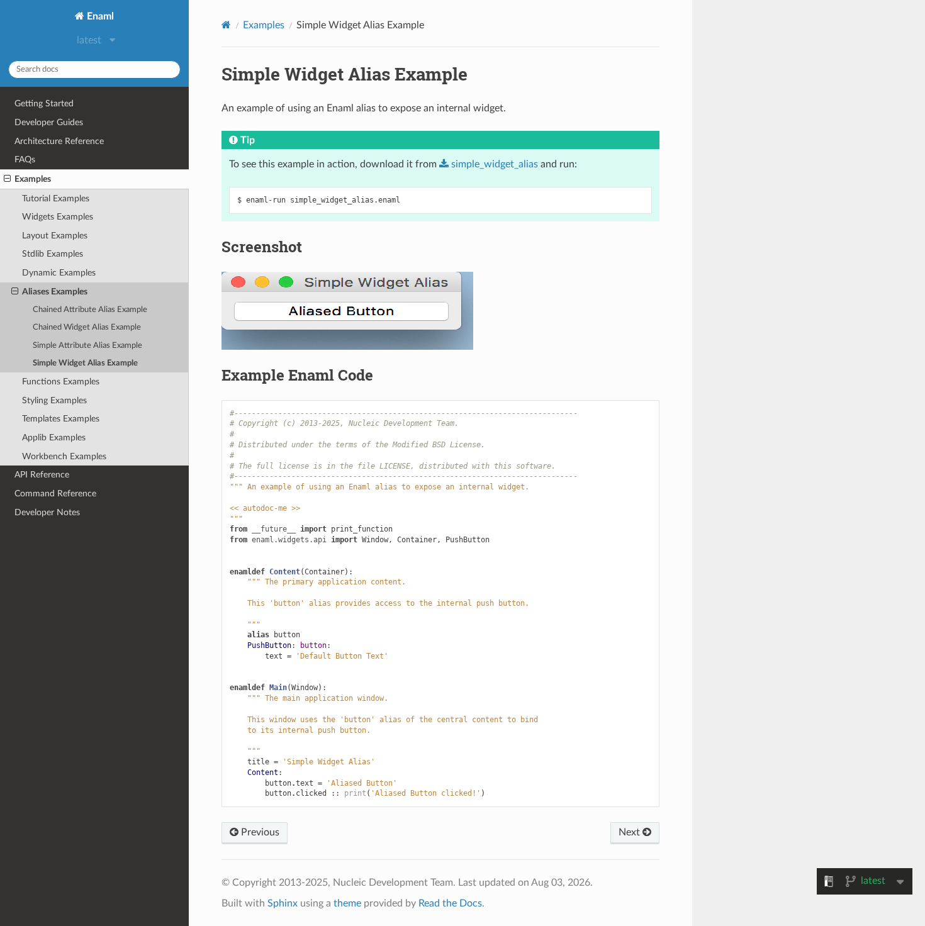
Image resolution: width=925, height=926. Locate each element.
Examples (32, 179)
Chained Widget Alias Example (87, 327)
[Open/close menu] (7, 179)
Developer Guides (48, 122)
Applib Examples (54, 437)
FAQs (24, 159)
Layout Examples (54, 235)
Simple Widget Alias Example (85, 363)
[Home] (226, 25)
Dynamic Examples (59, 272)
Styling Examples (54, 400)
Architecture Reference (59, 141)
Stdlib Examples (52, 254)
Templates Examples (60, 418)
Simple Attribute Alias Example (87, 346)
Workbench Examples (64, 456)
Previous (258, 832)
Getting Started (44, 103)
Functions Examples (60, 381)
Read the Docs (450, 903)
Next (630, 832)
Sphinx (282, 903)
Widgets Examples (57, 216)
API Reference (41, 474)
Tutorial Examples (55, 198)
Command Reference (55, 493)
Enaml (99, 16)
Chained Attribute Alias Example (90, 310)
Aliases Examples (54, 291)
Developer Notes (47, 512)
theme (347, 903)
